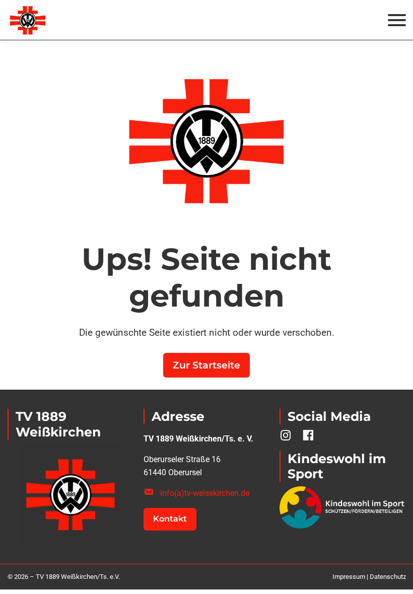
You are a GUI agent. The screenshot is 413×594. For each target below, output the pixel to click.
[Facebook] (308, 435)
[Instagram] (286, 435)
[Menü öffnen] (397, 20)
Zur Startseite (206, 365)
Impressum (348, 576)
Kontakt (170, 519)
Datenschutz (388, 576)
